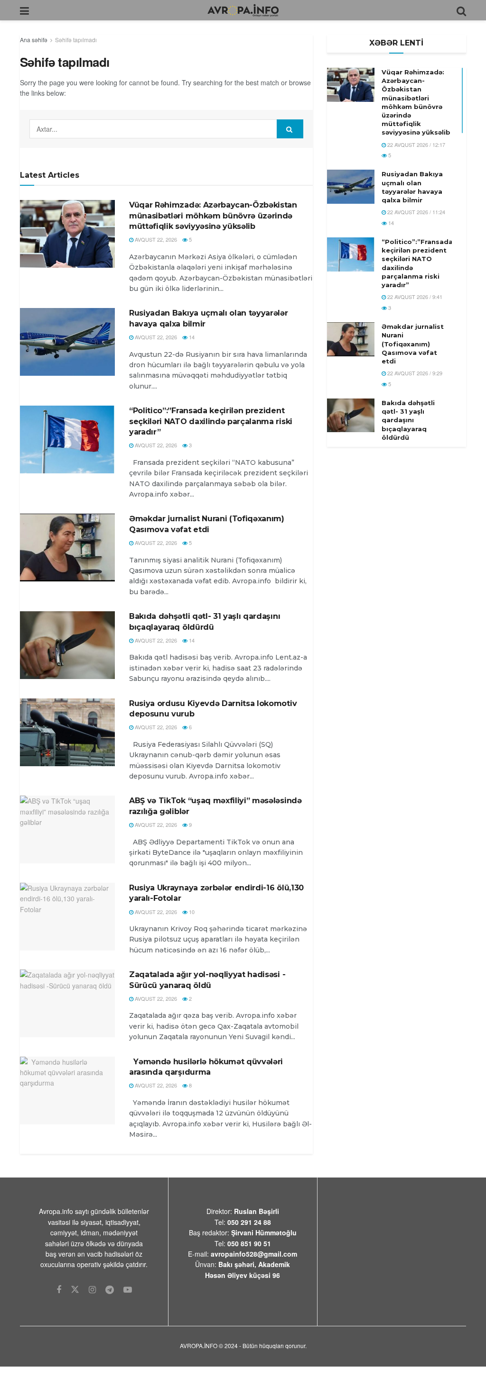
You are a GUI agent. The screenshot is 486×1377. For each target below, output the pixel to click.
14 (191, 337)
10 (191, 911)
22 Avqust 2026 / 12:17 (415, 144)
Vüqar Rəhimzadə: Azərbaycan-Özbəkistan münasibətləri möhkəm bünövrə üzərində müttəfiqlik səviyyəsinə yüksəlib (213, 215)
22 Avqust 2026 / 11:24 (415, 212)
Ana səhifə (33, 40)
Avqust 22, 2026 (155, 239)
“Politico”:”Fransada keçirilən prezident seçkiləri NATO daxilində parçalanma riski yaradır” (210, 421)
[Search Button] (290, 128)
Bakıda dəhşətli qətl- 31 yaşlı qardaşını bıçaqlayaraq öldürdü (408, 420)
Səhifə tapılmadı (76, 40)
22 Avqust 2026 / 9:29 (414, 373)
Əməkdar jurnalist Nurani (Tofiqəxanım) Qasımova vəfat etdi (413, 344)
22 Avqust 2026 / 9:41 (414, 296)
